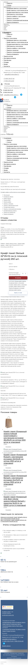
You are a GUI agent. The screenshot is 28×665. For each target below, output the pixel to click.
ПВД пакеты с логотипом (15, 14)
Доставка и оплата (10, 58)
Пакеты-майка (7, 202)
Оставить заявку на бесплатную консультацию (13, 192)
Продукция (7, 195)
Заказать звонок (5, 99)
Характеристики (10, 296)
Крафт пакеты (7, 198)
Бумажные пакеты (8, 196)
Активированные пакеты (10, 210)
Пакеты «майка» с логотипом (16, 16)
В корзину (18, 277)
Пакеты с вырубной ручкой (11, 205)
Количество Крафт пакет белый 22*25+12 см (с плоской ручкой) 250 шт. (14, 273)
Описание (3, 296)
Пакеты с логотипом (10, 38)
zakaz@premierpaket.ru (12, 74)
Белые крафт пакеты (20, 281)
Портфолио (7, 60)
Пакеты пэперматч (13, 22)
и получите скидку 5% (8, 615)
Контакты (5, 29)
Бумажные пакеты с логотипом (17, 8)
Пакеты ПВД (7, 200)
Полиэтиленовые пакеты (9, 626)
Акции (6, 64)
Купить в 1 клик (18, 292)
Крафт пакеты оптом (19, 286)
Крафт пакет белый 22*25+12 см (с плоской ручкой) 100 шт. (14, 518)
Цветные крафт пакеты (15, 290)
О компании (7, 138)
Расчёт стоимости (5, 101)
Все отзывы (4, 237)
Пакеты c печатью (12, 18)
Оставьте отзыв (6, 611)
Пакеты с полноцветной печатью (12, 209)
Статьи (9, 36)
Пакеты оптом (8, 56)
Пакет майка (19, 626)
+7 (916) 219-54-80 (9, 81)
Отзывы (6, 62)
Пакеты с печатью (8, 203)
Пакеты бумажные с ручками (16, 288)
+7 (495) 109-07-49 (9, 78)
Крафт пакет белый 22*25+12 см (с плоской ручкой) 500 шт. (13, 521)
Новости (9, 3)
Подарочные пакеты (9, 207)
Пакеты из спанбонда (9, 212)
